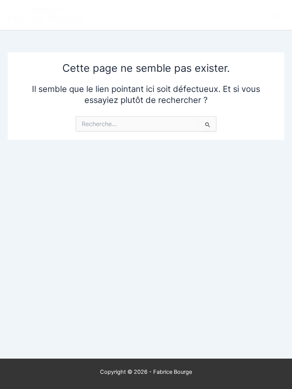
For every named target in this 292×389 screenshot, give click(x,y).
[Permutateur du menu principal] (275, 15)
